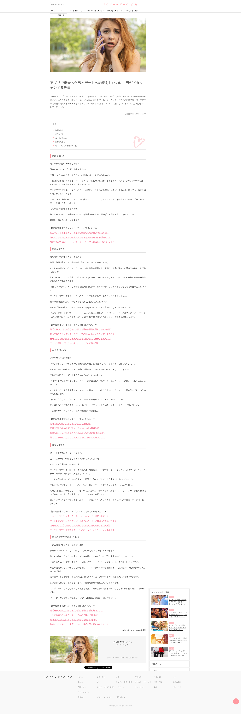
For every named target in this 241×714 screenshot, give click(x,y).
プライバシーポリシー (105, 697)
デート (99, 682)
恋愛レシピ (120, 4)
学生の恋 (157, 677)
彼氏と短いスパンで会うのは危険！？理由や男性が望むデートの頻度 (80, 329)
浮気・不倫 (158, 682)
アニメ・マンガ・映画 (105, 687)
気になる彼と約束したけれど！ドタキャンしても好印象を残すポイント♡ (82, 242)
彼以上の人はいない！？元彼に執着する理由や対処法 (73, 620)
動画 (155, 687)
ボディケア (177, 687)
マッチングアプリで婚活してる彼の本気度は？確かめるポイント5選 (80, 525)
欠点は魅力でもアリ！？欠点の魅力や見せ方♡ (70, 423)
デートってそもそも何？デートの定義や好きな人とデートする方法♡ (80, 338)
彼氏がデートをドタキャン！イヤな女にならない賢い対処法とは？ (79, 233)
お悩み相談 (177, 682)
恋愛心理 (138, 677)
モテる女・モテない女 (143, 682)
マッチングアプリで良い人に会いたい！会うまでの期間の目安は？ (79, 516)
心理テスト (82, 687)
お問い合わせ (121, 697)
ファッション (140, 687)
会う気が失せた (61, 138)
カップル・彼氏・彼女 (124, 682)
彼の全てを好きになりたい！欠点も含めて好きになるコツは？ (77, 437)
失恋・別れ (101, 677)
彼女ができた (60, 142)
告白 (174, 677)
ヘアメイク (120, 687)
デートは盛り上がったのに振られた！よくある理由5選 (74, 343)
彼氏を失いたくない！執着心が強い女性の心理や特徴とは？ (76, 610)
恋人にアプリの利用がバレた (66, 146)
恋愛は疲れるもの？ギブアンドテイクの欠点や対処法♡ (74, 428)
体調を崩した (60, 130)
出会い (80, 682)
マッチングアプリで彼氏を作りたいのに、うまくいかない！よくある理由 (82, 530)
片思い (80, 677)
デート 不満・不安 (59, 15)
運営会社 (81, 697)
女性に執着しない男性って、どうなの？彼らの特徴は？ (74, 615)
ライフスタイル (83, 692)
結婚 (117, 677)
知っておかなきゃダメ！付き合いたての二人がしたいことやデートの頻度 (82, 334)
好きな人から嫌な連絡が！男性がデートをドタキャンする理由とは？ (80, 237)
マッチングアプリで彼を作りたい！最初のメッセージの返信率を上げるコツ (83, 521)
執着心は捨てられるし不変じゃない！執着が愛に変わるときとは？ (79, 624)
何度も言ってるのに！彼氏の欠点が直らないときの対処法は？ (77, 433)
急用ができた (60, 134)
